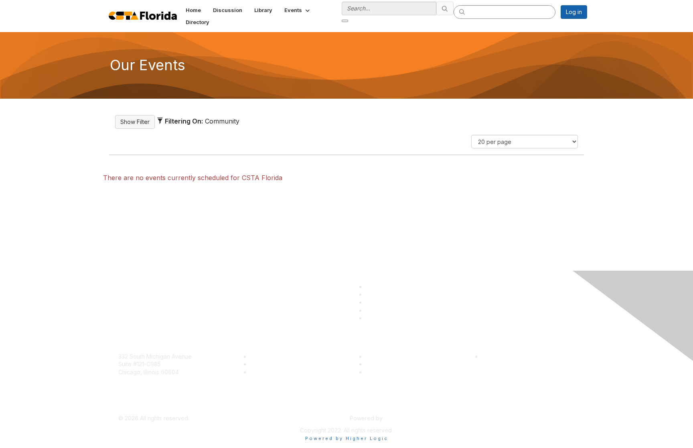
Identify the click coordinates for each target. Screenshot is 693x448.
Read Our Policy (503, 356)
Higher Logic (401, 418)
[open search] (345, 21)
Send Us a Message (145, 406)
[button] (297, 10)
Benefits (261, 364)
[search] (445, 8)
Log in (574, 11)
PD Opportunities (388, 364)
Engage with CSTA (274, 372)
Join (255, 356)
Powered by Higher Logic (346, 438)
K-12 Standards (385, 372)
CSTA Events (383, 356)
